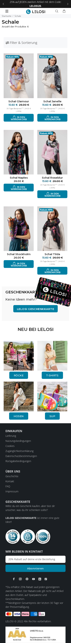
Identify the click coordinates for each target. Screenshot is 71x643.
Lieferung (10, 436)
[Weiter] (67, 4)
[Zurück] (3, 4)
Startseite (6, 16)
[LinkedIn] (40, 579)
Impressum (11, 491)
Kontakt (9, 481)
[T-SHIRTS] (52, 355)
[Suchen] (57, 11)
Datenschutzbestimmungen (21, 456)
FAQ (7, 486)
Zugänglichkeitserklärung (19, 451)
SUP (52, 416)
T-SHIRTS (52, 375)
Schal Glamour (18, 101)
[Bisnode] (35, 634)
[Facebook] (13, 579)
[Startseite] (35, 11)
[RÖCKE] (19, 355)
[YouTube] (33, 579)
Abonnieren (35, 568)
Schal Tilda (52, 254)
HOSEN (18, 416)
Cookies (10, 446)
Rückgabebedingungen (18, 461)
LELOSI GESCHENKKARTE (35, 309)
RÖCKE (18, 375)
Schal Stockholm (19, 254)
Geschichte (11, 476)
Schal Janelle (52, 101)
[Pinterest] (27, 579)
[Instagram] (20, 579)
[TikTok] (46, 579)
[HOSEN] (19, 396)
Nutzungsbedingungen (18, 441)
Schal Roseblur (52, 177)
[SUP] (52, 396)
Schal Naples (19, 177)
